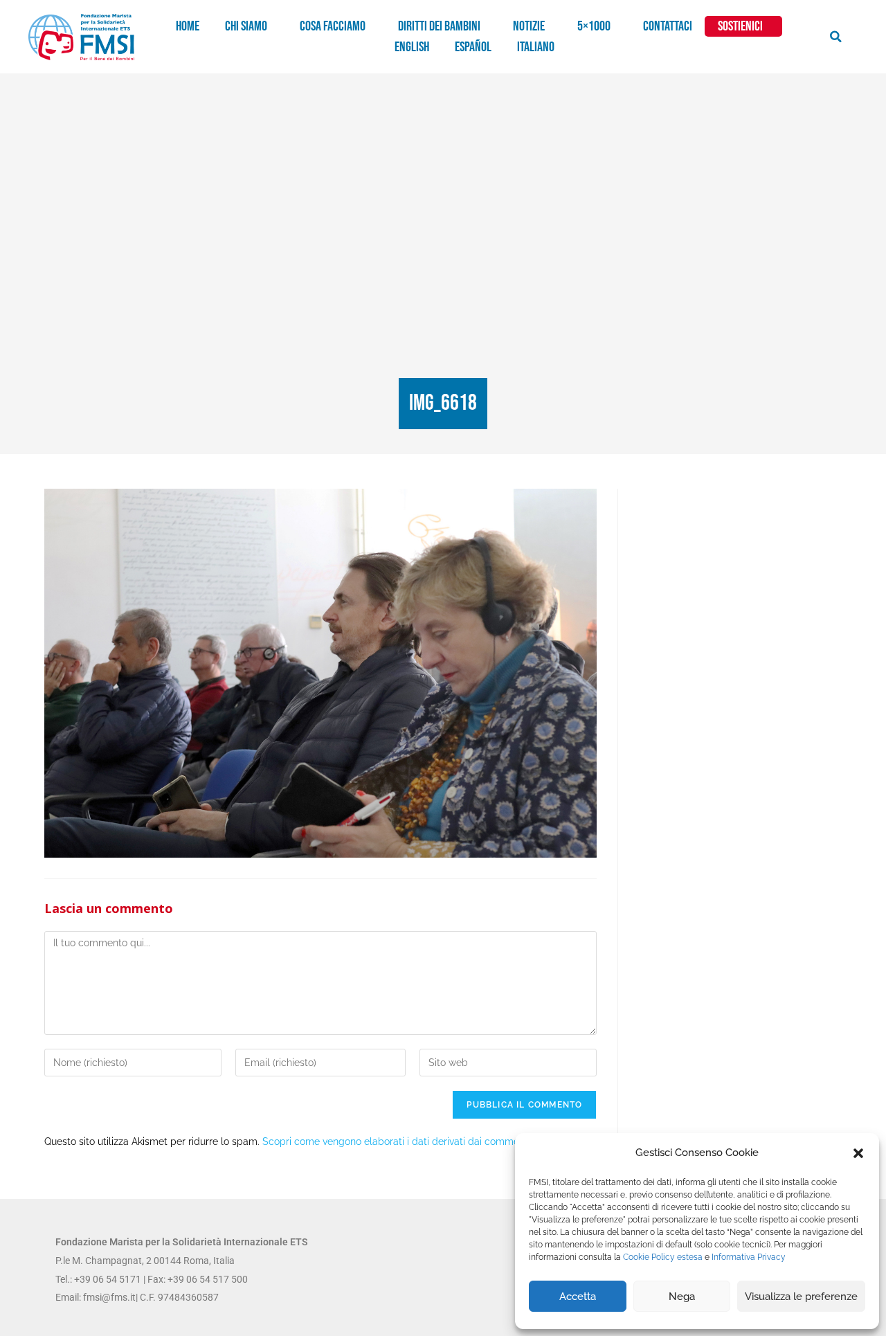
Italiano (535, 47)
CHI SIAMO (246, 26)
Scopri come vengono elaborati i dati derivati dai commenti (396, 1141)
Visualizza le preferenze (801, 1296)
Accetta (577, 1296)
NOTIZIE (529, 26)
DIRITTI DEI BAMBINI (439, 26)
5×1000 (594, 26)
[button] (858, 1153)
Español (473, 47)
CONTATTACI (667, 26)
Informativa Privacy (749, 1257)
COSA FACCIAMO (332, 26)
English (412, 47)
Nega (682, 1296)
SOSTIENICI (740, 26)
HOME (187, 26)
